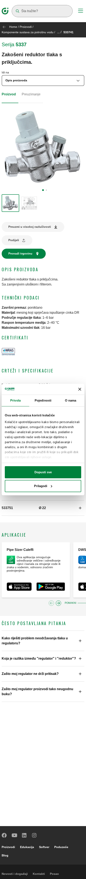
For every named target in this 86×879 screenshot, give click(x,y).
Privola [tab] (15, 400)
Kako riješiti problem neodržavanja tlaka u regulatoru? (35, 640)
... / (59, 32)
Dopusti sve (43, 472)
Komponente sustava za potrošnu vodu (27, 32)
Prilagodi (40, 486)
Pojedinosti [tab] (43, 400)
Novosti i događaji (15, 873)
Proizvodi (26, 26)
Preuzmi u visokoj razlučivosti (29, 226)
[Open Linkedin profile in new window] (24, 835)
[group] (10, 203)
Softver (44, 847)
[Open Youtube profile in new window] (14, 835)
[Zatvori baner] (79, 389)
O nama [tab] (70, 400)
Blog (5, 855)
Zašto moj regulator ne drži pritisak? (30, 674)
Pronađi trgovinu (20, 253)
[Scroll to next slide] (58, 603)
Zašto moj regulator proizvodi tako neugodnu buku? (37, 691)
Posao (54, 873)
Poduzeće (61, 847)
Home (13, 26)
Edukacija (27, 847)
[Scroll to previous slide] (51, 603)
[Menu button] (80, 11)
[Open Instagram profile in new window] (34, 835)
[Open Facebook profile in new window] (4, 835)
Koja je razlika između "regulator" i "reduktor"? (39, 658)
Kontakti (39, 873)
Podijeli (13, 240)
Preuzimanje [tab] (31, 94)
